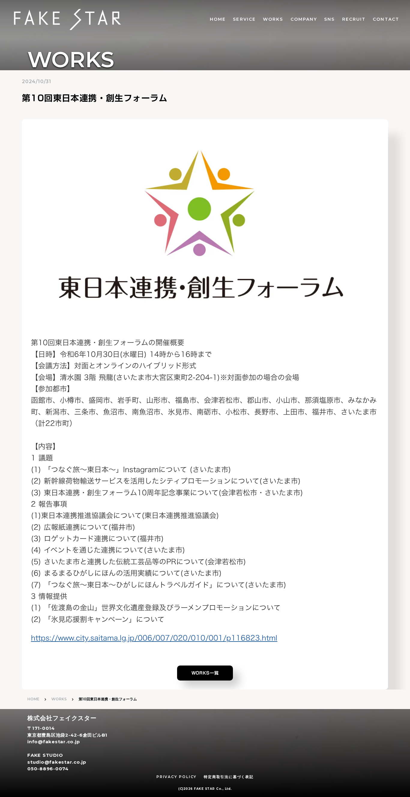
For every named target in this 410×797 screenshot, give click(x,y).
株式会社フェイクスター (62, 718)
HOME (218, 19)
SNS (329, 19)
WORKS (273, 19)
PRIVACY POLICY (176, 776)
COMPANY (304, 19)
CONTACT (386, 19)
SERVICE (244, 19)
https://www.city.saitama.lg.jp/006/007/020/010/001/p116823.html (154, 637)
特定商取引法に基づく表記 (229, 776)
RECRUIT (354, 19)
